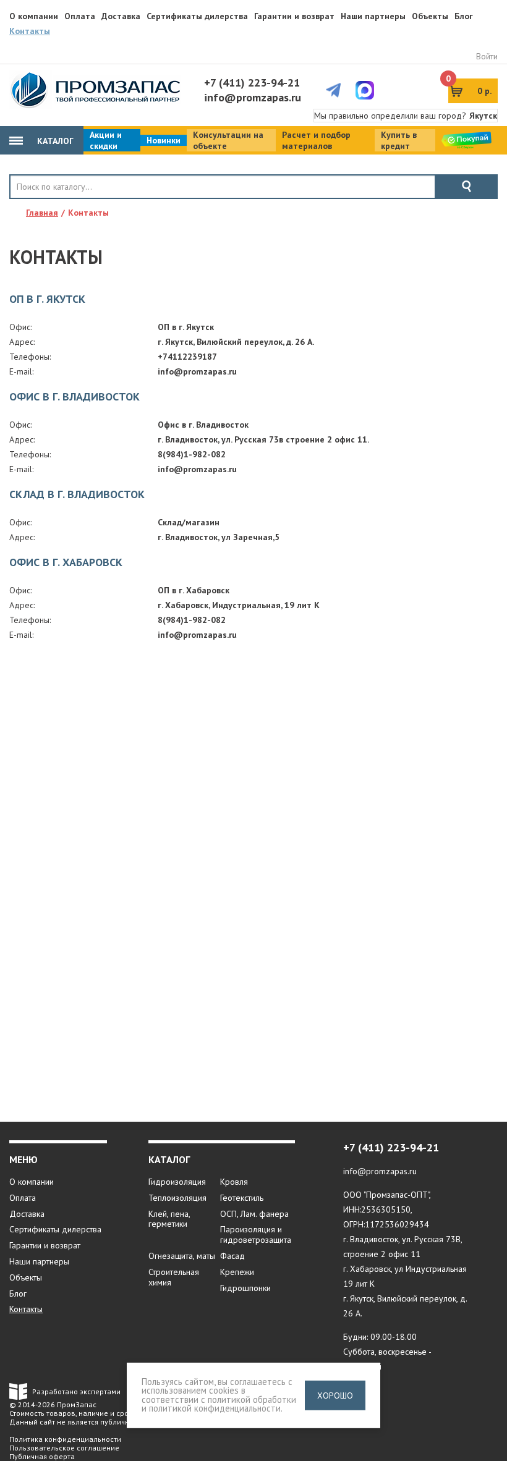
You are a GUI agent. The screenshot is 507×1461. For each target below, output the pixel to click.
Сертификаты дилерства (197, 16)
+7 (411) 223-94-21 (252, 82)
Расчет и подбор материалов (316, 140)
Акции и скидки (106, 140)
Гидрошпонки (245, 1288)
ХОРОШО (335, 1395)
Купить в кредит (399, 140)
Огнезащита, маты (181, 1255)
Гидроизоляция (177, 1181)
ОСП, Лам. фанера (254, 1213)
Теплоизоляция (177, 1197)
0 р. (470, 87)
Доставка (120, 16)
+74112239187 (187, 356)
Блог (463, 16)
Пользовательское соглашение (64, 1447)
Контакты (29, 30)
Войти (487, 56)
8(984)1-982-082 (192, 454)
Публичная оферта (42, 1456)
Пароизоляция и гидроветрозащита (255, 1234)
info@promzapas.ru (252, 97)
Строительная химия (173, 1277)
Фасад (232, 1255)
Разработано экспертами (76, 1391)
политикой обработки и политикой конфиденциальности (219, 1404)
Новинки (164, 140)
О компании (33, 16)
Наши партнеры (373, 16)
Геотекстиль (241, 1197)
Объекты (430, 16)
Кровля (234, 1181)
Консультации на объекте (228, 140)
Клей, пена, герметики (169, 1219)
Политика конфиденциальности (65, 1439)
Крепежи (237, 1271)
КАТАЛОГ (54, 140)
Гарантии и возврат (294, 16)
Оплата (79, 16)
